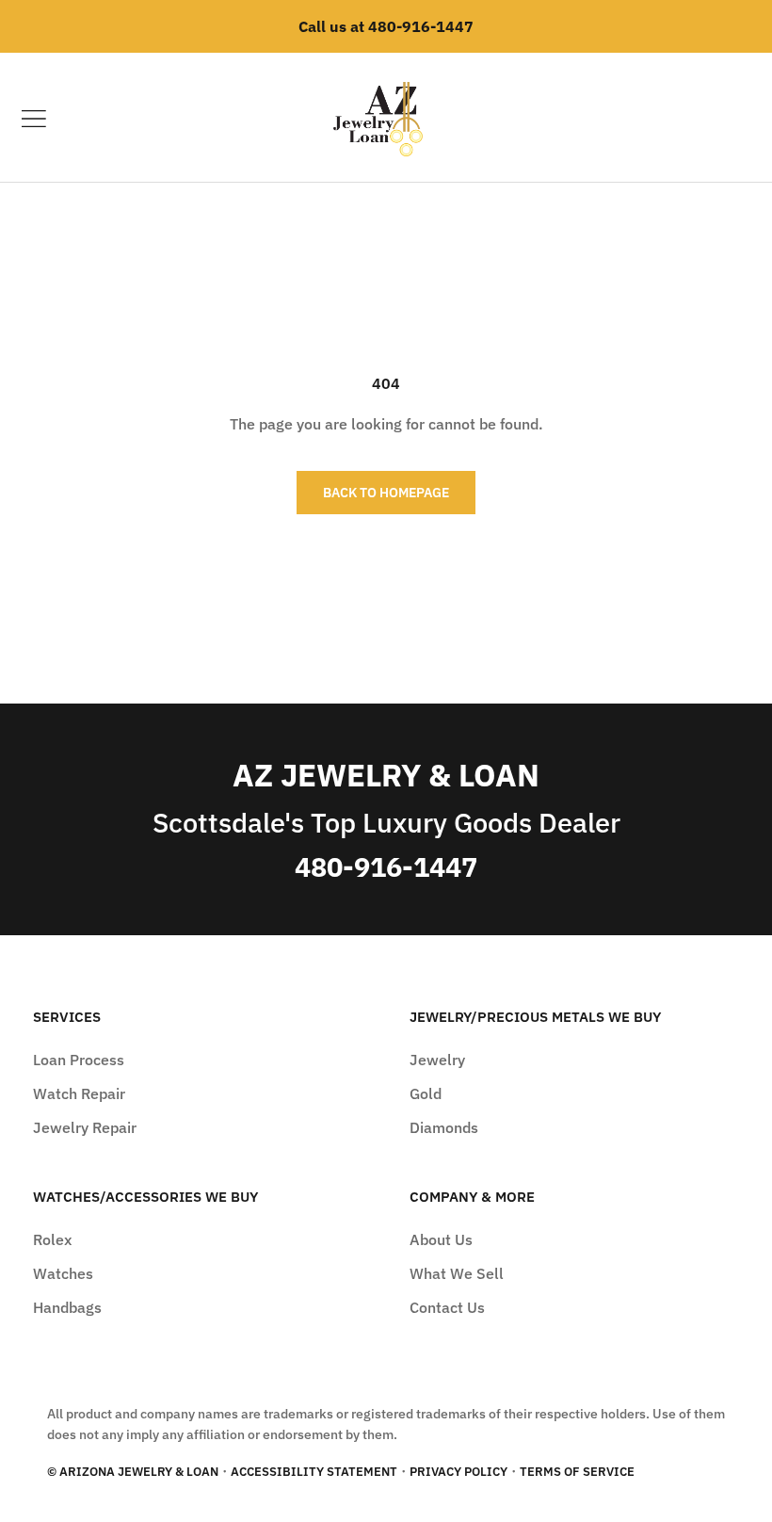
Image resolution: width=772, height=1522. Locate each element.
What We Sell (457, 1273)
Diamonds (444, 1127)
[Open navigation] (34, 118)
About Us (441, 1239)
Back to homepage (386, 492)
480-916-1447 (386, 867)
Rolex (52, 1239)
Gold (426, 1093)
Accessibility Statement (314, 1472)
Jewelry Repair (85, 1127)
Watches (63, 1273)
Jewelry (437, 1059)
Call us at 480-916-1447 (386, 26)
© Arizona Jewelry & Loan (132, 1472)
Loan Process (78, 1059)
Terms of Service (577, 1472)
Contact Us (447, 1307)
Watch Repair (79, 1093)
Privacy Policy (458, 1472)
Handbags (67, 1307)
